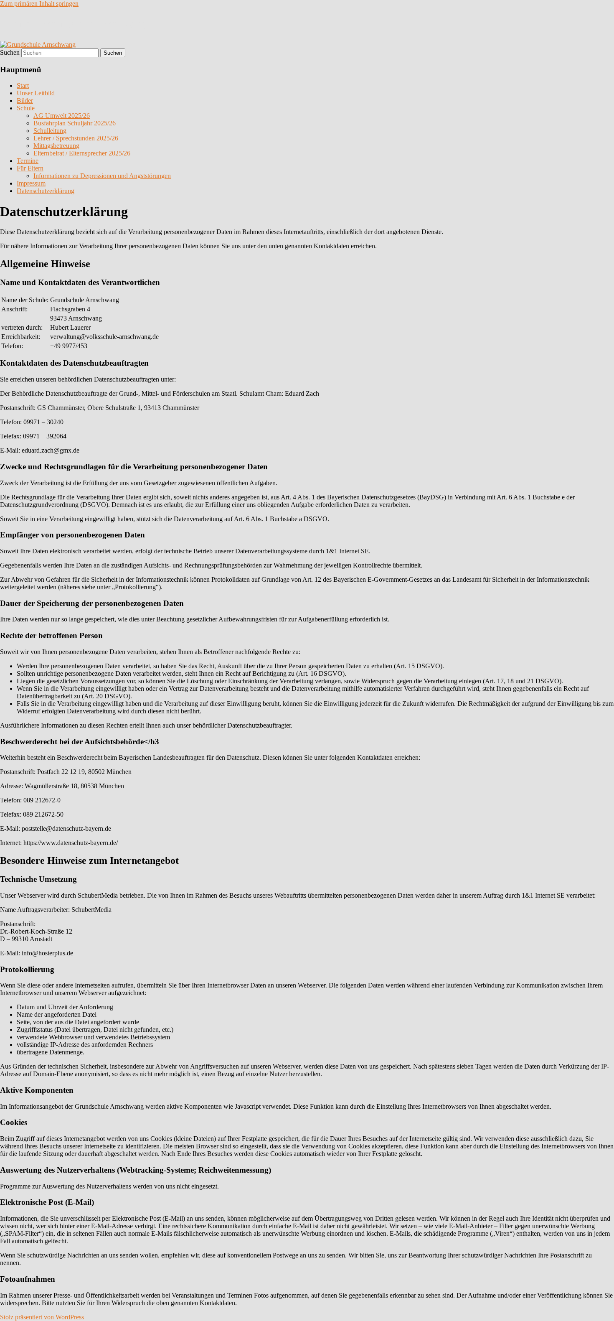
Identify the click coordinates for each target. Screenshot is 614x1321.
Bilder (25, 100)
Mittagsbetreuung (56, 145)
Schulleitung (49, 130)
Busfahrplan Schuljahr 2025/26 (74, 123)
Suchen (10, 52)
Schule (26, 108)
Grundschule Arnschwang (74, 23)
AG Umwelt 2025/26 (61, 115)
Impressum (31, 183)
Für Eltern (30, 168)
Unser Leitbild (36, 93)
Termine (27, 160)
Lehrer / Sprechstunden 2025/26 (75, 138)
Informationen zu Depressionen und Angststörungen (102, 175)
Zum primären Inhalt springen (39, 3)
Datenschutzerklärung (45, 190)
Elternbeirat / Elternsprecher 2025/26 (81, 153)
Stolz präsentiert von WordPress (42, 1317)
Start (23, 85)
